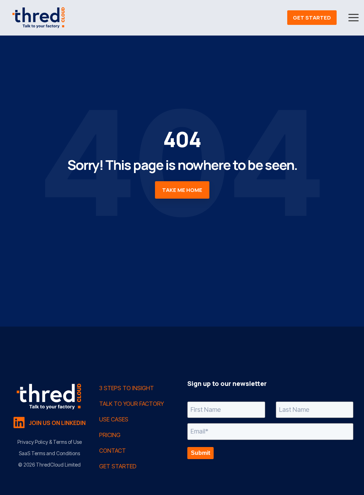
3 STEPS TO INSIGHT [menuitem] (126, 388)
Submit (200, 453)
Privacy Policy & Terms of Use (49, 442)
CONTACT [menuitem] (112, 450)
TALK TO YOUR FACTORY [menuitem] (131, 403)
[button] (353, 17)
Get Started (312, 17)
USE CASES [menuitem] (113, 419)
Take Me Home (182, 190)
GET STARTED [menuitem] (117, 466)
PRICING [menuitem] (110, 434)
